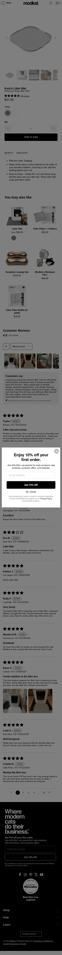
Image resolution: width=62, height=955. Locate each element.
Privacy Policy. (46, 498)
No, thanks (31, 491)
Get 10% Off (31, 485)
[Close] (56, 451)
